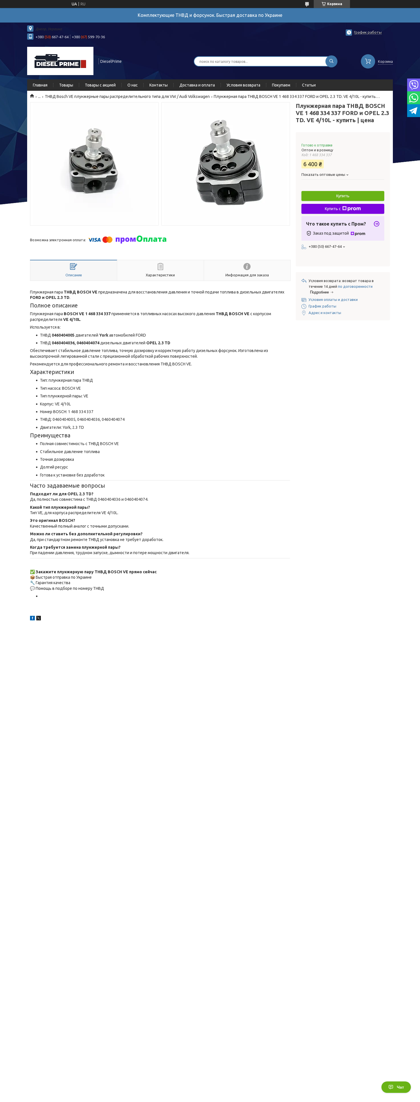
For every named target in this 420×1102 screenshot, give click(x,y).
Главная (40, 85)
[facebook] (32, 619)
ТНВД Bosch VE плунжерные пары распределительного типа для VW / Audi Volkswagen (127, 96)
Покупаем (281, 85)
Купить (342, 196)
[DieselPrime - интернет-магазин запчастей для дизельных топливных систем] (60, 61)
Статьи (309, 85)
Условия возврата (243, 85)
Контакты (158, 85)
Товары (66, 85)
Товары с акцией (100, 85)
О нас (132, 85)
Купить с (333, 208)
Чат (400, 1087)
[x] (38, 619)
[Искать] (331, 61)
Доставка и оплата (197, 85)
